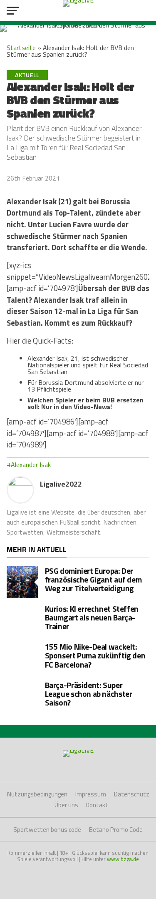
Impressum (90, 794)
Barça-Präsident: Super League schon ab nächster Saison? (88, 693)
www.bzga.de (123, 859)
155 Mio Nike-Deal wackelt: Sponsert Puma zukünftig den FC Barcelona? (95, 655)
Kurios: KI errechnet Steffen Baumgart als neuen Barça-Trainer (92, 617)
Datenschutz (131, 794)
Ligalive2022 (61, 484)
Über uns (66, 805)
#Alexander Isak (29, 465)
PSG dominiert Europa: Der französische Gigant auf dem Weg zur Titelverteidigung (93, 579)
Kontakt (97, 805)
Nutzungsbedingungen (37, 794)
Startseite (21, 48)
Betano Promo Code (116, 829)
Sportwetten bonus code (47, 829)
